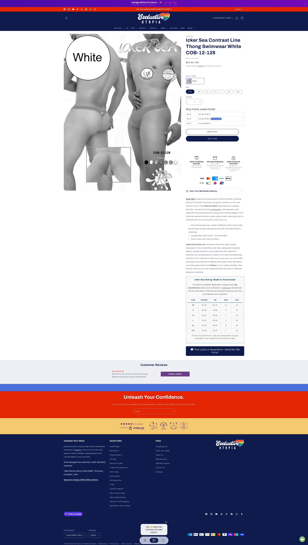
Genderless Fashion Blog (120, 506)
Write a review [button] (175, 374)
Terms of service (126, 543)
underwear (226, 288)
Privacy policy (114, 543)
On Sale (113, 459)
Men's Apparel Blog (117, 497)
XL (229, 92)
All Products (115, 476)
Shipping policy (139, 543)
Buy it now (212, 139)
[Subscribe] (173, 411)
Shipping (201, 66)
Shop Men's (114, 451)
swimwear (216, 209)
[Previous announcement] (118, 9)
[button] (66, 18)
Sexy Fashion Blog (117, 493)
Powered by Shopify (89, 543)
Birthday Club (161, 459)
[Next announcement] (189, 9)
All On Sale (114, 472)
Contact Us (160, 467)
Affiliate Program (163, 463)
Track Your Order (163, 451)
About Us (159, 455)
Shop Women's (116, 455)
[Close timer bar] (305, 3)
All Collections (116, 480)
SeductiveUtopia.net (76, 543)
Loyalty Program (116, 489)
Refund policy (103, 543)
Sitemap (159, 472)
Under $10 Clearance (118, 467)
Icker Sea (190, 199)
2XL (238, 92)
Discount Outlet (116, 463)
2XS (190, 92)
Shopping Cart (162, 446)
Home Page (114, 446)
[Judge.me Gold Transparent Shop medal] (153, 426)
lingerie (77, 450)
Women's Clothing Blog (119, 501)
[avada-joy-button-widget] (302, 539)
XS (199, 92)
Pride (112, 484)
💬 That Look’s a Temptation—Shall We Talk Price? (215, 351)
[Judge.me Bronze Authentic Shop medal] (173, 426)
